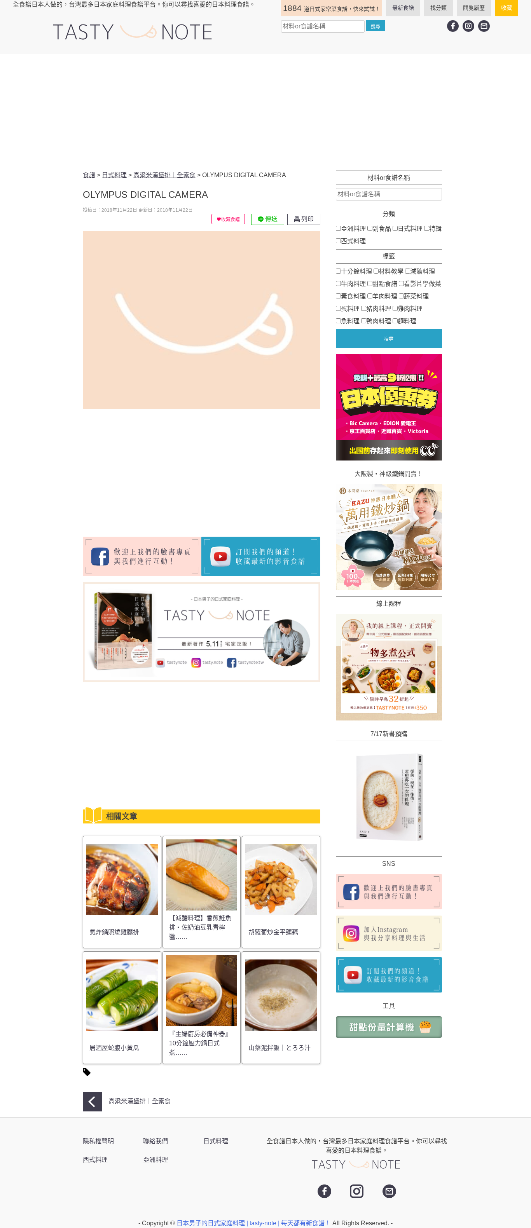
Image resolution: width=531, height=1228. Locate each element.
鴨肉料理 (378, 320)
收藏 (506, 8)
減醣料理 (422, 271)
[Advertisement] (265, 112)
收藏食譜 (230, 219)
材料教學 (391, 271)
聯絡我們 (155, 1141)
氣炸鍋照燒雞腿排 (114, 932)
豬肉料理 (378, 308)
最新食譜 (403, 8)
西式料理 (353, 241)
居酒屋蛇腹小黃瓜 (114, 1048)
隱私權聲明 (98, 1141)
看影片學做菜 (422, 283)
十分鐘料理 (356, 271)
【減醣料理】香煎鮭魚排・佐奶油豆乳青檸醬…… (200, 927)
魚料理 (350, 320)
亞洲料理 (353, 228)
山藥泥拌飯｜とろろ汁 (279, 1048)
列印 (307, 219)
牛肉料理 (353, 283)
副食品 (381, 228)
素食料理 (353, 296)
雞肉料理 (410, 308)
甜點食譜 (384, 283)
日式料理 (410, 228)
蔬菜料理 (416, 296)
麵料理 (407, 320)
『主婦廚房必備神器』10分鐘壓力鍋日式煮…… (200, 1043)
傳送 (271, 219)
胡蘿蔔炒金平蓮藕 (273, 932)
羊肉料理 (384, 296)
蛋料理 (350, 308)
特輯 (435, 228)
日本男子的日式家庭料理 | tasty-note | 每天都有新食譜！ (254, 1223)
